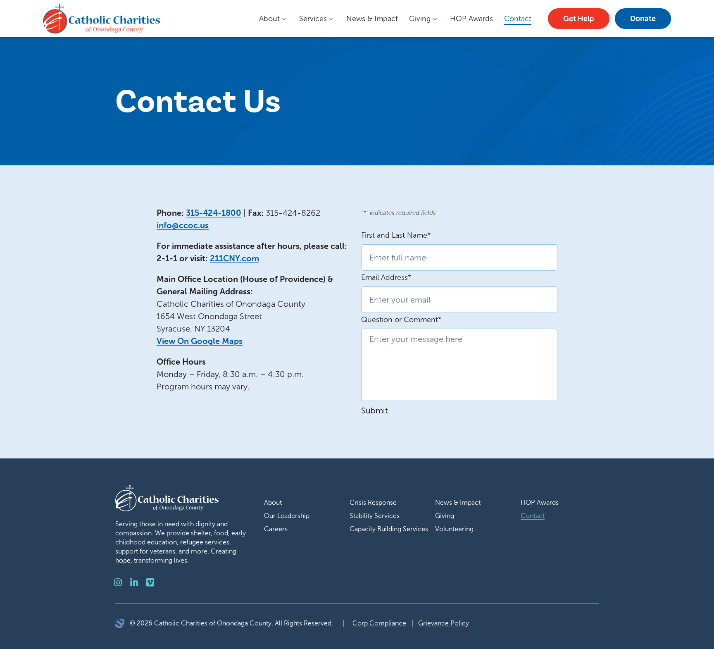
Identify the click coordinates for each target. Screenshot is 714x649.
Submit (374, 410)
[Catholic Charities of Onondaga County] (101, 18)
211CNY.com (234, 258)
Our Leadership (286, 515)
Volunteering (454, 528)
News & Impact (372, 18)
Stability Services (375, 515)
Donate (643, 18)
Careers (276, 528)
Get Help (578, 18)
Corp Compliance (379, 623)
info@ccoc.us (183, 225)
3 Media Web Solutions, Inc (119, 623)
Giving (420, 18)
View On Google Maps (200, 341)
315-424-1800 (213, 212)
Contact (517, 18)
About (269, 18)
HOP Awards (471, 18)
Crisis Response (373, 502)
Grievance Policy (443, 623)
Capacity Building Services (389, 528)
